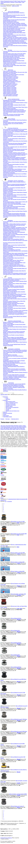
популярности (18, 499)
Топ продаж (8, 408)
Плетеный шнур (6, 102)
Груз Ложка (11, 130)
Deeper (12, 385)
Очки (4, 355)
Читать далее (3, 448)
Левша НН (25, 133)
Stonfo (14, 12)
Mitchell (5, 61)
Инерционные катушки (8, 55)
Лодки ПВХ (6, 120)
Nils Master (16, 221)
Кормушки (5, 143)
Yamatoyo (22, 102)
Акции (4, 414)
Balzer (4, 108)
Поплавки (5, 162)
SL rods (22, 43)
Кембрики (20, 169)
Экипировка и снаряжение (14, 348)
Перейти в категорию (11, 16)
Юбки (14, 223)
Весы (4, 12)
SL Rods (15, 1)
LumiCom (20, 225)
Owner (9, 153)
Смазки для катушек (7, 62)
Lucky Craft (14, 131)
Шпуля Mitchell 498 (15, 654)
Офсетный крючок (11, 157)
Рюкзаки (5, 326)
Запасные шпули (7, 51)
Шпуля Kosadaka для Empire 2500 (18, 594)
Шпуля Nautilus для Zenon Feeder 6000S (18, 794)
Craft (13, 386)
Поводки (5, 149)
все (5, 501)
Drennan (24, 283)
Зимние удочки (6, 298)
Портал (2, 1)
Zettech (22, 131)
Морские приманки (7, 247)
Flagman (18, 17)
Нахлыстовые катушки (8, 65)
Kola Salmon (19, 426)
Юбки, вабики (6, 223)
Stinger (23, 19)
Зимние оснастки (7, 133)
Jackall (8, 250)
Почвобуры (5, 379)
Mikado (4, 93)
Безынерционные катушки (9, 60)
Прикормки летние (21, 190)
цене (14, 499)
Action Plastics (6, 254)
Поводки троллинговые (22, 149)
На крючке (21, 363)
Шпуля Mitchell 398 (15, 630)
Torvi (17, 352)
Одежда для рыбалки (7, 375)
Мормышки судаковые (8, 225)
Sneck (12, 153)
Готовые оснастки (7, 131)
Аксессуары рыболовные (13, 11)
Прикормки (5, 190)
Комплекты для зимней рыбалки (10, 72)
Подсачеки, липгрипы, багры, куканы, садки (13, 39)
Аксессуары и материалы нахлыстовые (12, 30)
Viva (20, 429)
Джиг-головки (6, 146)
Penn (21, 51)
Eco (22, 298)
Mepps (8, 221)
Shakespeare (5, 76)
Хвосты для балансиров (8, 268)
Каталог (6, 837)
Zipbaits (12, 250)
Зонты (4, 370)
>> (3, 511)
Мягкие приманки (7, 253)
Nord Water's (17, 236)
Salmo (11, 38)
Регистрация (3, 5)
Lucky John (24, 72)
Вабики (11, 223)
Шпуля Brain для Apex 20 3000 (18, 521)
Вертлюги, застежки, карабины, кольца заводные (14, 152)
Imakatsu (9, 228)
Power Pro (13, 102)
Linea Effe (5, 95)
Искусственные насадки (8, 262)
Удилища (10, 277)
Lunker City (12, 254)
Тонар (4, 24)
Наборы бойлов (12, 214)
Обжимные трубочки (8, 155)
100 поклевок (13, 192)
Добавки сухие (6, 192)
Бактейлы (5, 242)
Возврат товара (9, 406)
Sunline (12, 104)
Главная (2, 837)
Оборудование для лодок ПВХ (12, 123)
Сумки (4, 329)
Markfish (13, 185)
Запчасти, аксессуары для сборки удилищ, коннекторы (15, 310)
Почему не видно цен (10, 403)
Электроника (11, 382)
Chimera (20, 138)
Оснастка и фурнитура (13, 128)
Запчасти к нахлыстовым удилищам (11, 314)
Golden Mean (19, 34)
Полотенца (5, 372)
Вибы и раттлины (7, 257)
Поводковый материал (19, 150)
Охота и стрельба (7, 350)
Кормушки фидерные (13, 143)
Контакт (24, 138)
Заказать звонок (4, 394)
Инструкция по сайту (10, 401)
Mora (9, 366)
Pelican (21, 192)
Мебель (9, 368)
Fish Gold (9, 32)
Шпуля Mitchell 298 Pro (16, 618)
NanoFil (5, 109)
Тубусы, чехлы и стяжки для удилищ (11, 337)
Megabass (24, 34)
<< (3, 503)
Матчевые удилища (7, 283)
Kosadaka (8, 12)
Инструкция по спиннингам (12, 407)
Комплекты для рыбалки (8, 74)
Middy (4, 38)
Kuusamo (20, 255)
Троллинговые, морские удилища (10, 294)
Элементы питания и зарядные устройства (12, 387)
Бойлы (4, 213)
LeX (26, 268)
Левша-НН (16, 262)
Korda (20, 19)
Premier (4, 87)
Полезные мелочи (7, 34)
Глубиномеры (6, 17)
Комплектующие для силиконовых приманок (13, 273)
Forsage (4, 88)
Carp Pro (18, 111)
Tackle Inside (3, 2)
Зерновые (5, 211)
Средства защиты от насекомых (18, 368)
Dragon (24, 65)
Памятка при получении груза (12, 410)
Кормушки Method (22, 143)
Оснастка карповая (7, 164)
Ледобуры (5, 366)
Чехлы (4, 342)
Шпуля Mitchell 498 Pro (16, 667)
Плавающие (9, 213)
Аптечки (5, 354)
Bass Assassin (24, 253)
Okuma (12, 51)
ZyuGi (25, 146)
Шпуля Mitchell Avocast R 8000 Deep (19, 731)
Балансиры (5, 255)
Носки (22, 375)
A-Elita (12, 24)
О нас (7, 397)
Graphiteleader (16, 287)
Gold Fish (9, 81)
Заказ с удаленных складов (12, 402)
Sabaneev (9, 40)
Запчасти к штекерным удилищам (10, 311)
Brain (17, 425)
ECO (21, 159)
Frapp (14, 242)
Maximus (25, 43)
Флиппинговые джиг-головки (10, 136)
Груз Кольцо (6, 130)
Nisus (23, 387)
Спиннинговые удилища (8, 278)
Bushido (5, 20)
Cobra (2, 426)
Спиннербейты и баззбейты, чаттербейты (12, 227)
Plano (23, 322)
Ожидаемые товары (7, 416)
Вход (21, 4)
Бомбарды (5, 159)
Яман (4, 16)
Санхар (22, 229)
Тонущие (14, 213)
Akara (7, 22)
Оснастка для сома (7, 138)
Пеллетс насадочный (12, 197)
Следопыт (16, 324)
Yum (16, 187)
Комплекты (10, 69)
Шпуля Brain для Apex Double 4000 (19, 533)
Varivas (25, 102)
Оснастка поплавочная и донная (10, 169)
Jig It (9, 249)
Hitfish (19, 166)
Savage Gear (6, 26)
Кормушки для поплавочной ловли (11, 144)
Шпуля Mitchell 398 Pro (16, 642)
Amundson (5, 80)
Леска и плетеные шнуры (13, 99)
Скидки (7, 409)
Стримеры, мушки (7, 232)
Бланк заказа (6, 415)
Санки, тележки (6, 324)
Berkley (18, 12)
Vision (4, 31)
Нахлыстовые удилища (8, 291)
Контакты (8, 399)
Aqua (4, 235)
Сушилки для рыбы (7, 363)
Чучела (12, 350)
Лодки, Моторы (11, 118)
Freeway (17, 133)
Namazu (16, 55)
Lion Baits (20, 27)
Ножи (14, 45)
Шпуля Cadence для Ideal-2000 (17, 562)
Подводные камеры (7, 386)
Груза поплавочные (15, 129)
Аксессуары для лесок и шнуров (10, 114)
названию (10, 499)
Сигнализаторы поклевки (9, 19)
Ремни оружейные (23, 350)
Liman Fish (22, 15)
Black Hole (20, 294)
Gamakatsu (19, 100)
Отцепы (5, 32)
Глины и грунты (6, 199)
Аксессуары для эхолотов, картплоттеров (12, 383)
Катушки (10, 50)
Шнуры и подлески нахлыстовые (10, 107)
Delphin (13, 138)
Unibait (18, 192)
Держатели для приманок (8, 166)
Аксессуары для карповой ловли (10, 27)
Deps (25, 344)
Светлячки (9, 170)
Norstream (14, 100)
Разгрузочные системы (8, 344)
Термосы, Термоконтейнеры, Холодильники (16, 370)
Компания (5, 396)
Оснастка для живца (7, 176)
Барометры (5, 365)
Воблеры (5, 250)
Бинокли (5, 374)
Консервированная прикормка (10, 215)
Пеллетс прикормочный (22, 197)
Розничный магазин (8, 1)
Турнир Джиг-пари (21, 1)
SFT (24, 187)
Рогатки (5, 181)
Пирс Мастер (20, 32)
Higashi (4, 81)
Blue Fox (12, 221)
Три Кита (13, 34)
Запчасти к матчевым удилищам (20, 312)
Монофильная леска (7, 100)
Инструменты (19, 45)
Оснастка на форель (7, 140)
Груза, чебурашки (7, 129)
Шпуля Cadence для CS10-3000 (18, 552)
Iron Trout (21, 140)
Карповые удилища (7, 289)
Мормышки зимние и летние (9, 229)
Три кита (8, 24)
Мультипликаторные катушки (9, 58)
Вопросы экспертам (7, 413)
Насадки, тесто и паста (8, 204)
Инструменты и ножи (8, 45)
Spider (4, 226)
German (12, 426)
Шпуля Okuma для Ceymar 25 (17, 806)
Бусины (5, 170)
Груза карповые (23, 129)
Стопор (24, 169)
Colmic (22, 114)
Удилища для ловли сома (8, 296)
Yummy (14, 274)
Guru (21, 17)
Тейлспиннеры (6, 270)
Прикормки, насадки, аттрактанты (15, 180)
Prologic (5, 29)
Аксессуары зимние (7, 15)
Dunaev (15, 194)
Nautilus (9, 29)
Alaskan (8, 352)
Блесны (4, 221)
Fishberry (10, 211)
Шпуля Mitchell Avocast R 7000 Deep (19, 719)
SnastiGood (10, 242)
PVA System (5, 208)
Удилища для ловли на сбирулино (10, 308)
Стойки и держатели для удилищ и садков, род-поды (15, 37)
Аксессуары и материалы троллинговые (12, 25)
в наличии (9, 501)
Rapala (11, 12)
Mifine (20, 176)
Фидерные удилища (7, 281)
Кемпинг (5, 368)
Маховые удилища (7, 303)
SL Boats (11, 120)
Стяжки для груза (7, 335)
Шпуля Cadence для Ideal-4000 (17, 571)
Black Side (13, 425)
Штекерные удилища (8, 316)
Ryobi (15, 51)
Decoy (16, 166)
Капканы (16, 350)
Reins (19, 43)
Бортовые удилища (7, 305)
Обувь (4, 352)
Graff (22, 358)
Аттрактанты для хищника (9, 187)
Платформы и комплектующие (10, 360)
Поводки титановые (12, 149)
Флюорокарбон (6, 104)
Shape (23, 225)
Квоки (4, 22)
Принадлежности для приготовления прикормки (14, 184)
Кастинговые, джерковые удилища (11, 285)
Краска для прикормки (8, 194)
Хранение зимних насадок (9, 331)
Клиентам (5, 400)
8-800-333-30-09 (15, 5)
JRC (4, 86)
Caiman (24, 425)
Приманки (10, 220)
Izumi (18, 257)
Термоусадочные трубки (8, 171)
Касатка (21, 324)
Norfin (11, 352)
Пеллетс (5, 197)
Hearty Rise (15, 240)
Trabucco (8, 38)
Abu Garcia (5, 54)
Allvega (5, 195)
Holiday (21, 326)
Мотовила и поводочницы (9, 339)
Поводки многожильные (8, 150)
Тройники (17, 157)
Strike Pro (20, 104)
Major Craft (10, 287)
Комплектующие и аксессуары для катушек (12, 53)
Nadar (20, 270)
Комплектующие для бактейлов (10, 245)
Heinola (15, 366)
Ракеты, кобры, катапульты (9, 206)
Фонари (5, 389)
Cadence (5, 92)
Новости (5, 412)
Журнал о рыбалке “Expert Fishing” (14, 2)
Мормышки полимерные (8, 236)
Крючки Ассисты (11, 158)
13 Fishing (5, 83)
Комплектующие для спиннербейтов (11, 239)
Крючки (5, 157)
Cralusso (14, 17)
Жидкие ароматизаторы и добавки (10, 201)
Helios (23, 268)
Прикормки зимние (13, 190)
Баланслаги (5, 249)
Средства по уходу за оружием (10, 351)
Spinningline (14, 32)
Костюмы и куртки (17, 375)
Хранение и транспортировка (14, 320)
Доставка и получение (11, 404)
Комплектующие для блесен (9, 234)
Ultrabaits (25, 192)
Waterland (18, 234)
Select (22, 166)
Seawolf (16, 153)
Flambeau (17, 322)
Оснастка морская (7, 173)
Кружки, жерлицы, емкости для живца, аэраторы (14, 23)
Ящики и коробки (7, 322)
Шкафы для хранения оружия (9, 332)
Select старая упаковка (17, 253)
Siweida (14, 15)
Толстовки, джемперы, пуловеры (10, 377)
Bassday (18, 131)
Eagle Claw (17, 146)
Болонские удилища (7, 301)
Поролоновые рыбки (7, 260)
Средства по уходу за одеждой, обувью (11, 358)
